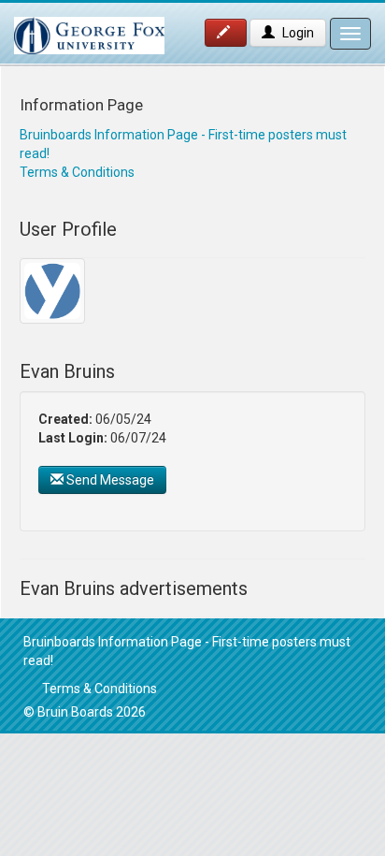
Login (296, 32)
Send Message (109, 479)
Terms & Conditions (77, 172)
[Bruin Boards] (89, 26)
